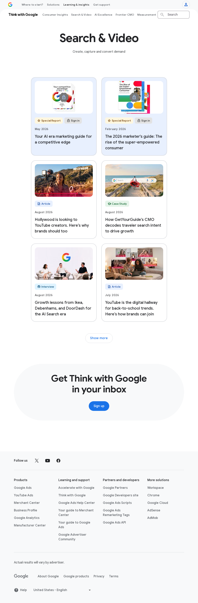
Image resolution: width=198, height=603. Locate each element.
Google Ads (23, 488)
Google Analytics (26, 518)
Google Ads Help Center (76, 503)
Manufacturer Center (30, 525)
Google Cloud (157, 503)
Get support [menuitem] (101, 4)
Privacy (99, 576)
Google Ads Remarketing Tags (116, 512)
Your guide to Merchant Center (76, 512)
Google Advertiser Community (72, 537)
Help (23, 590)
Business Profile (25, 510)
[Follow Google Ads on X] (36, 460)
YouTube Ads (23, 495)
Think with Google (72, 495)
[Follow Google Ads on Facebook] (58, 460)
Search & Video (81, 14)
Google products (76, 576)
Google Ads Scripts (117, 503)
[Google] (21, 576)
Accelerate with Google (76, 488)
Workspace (155, 488)
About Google (48, 576)
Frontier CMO (125, 14)
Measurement (146, 14)
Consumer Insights (55, 14)
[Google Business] (10, 5)
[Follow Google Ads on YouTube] (47, 460)
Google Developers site (120, 495)
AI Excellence (103, 14)
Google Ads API (114, 522)
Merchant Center (27, 503)
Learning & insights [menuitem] (76, 4)
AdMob (152, 518)
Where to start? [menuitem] (32, 4)
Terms (113, 576)
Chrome (153, 495)
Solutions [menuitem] (53, 4)
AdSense (153, 510)
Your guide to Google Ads (74, 525)
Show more (99, 338)
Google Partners (115, 488)
